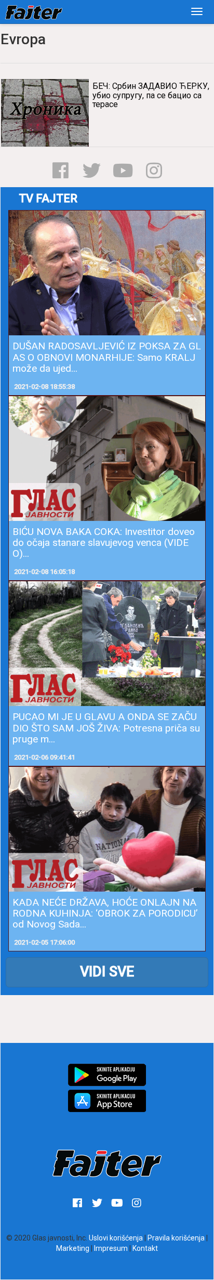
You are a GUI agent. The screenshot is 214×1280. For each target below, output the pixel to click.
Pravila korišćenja (176, 1238)
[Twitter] (91, 171)
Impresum (111, 1248)
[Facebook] (60, 171)
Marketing (72, 1248)
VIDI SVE (107, 971)
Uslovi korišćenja (116, 1238)
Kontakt (145, 1248)
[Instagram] (154, 171)
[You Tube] (123, 171)
